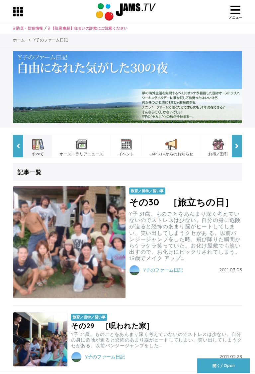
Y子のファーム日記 (163, 270)
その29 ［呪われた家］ (112, 325)
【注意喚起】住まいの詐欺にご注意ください (89, 28)
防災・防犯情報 (29, 28)
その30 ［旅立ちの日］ (181, 202)
